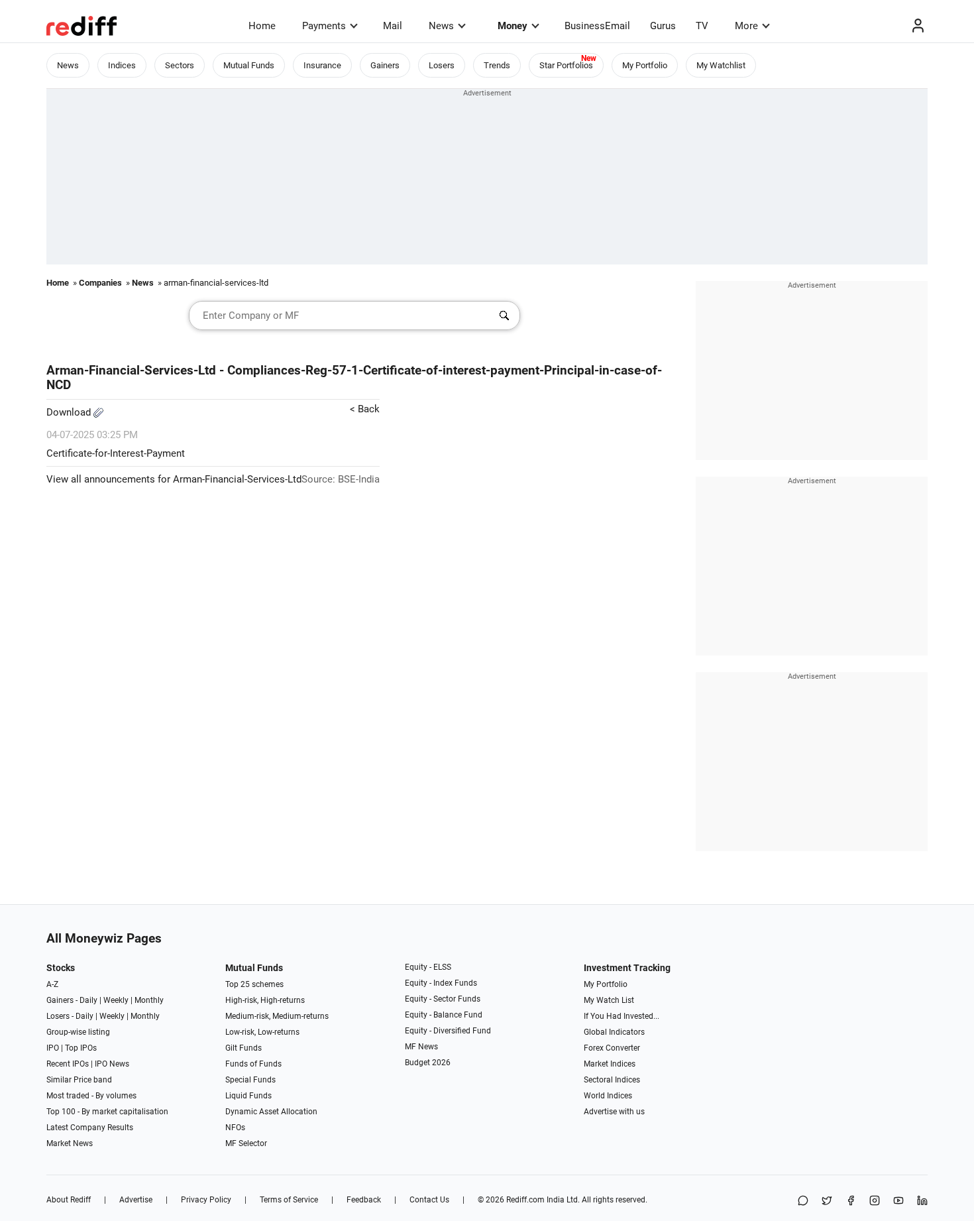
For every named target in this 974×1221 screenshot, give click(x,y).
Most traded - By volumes (91, 1095)
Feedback (364, 1199)
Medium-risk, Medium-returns (277, 1016)
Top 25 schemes (254, 984)
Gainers (385, 65)
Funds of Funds (253, 1064)
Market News (69, 1143)
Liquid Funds (248, 1095)
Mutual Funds (248, 65)
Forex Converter (612, 1048)
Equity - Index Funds (441, 983)
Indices (122, 65)
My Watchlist (720, 65)
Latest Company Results (89, 1127)
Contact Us (429, 1199)
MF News (421, 1046)
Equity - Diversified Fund (448, 1030)
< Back (365, 409)
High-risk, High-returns (265, 1000)
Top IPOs (81, 1048)
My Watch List (609, 1000)
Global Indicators (614, 1032)
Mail (392, 26)
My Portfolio (644, 65)
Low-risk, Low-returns (262, 1032)
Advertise (135, 1199)
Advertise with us (614, 1111)
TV (702, 26)
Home (262, 26)
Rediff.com (525, 1199)
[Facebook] (850, 1201)
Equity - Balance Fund (443, 1014)
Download (69, 412)
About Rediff (68, 1199)
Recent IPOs (67, 1064)
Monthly (149, 1000)
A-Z (52, 984)
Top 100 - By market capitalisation (107, 1111)
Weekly (116, 1000)
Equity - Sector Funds (442, 999)
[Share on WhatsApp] (803, 1201)
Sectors (179, 65)
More (746, 26)
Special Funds (250, 1079)
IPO (52, 1048)
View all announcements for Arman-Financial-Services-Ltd (173, 479)
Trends (497, 65)
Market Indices (609, 1064)
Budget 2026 (428, 1062)
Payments (324, 26)
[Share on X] (827, 1201)
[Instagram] (874, 1201)
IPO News (112, 1064)
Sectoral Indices (612, 1079)
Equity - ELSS (428, 967)
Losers (442, 65)
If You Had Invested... (621, 1016)
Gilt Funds (243, 1048)
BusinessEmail (597, 26)
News (441, 26)
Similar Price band (79, 1079)
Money (512, 26)
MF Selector (246, 1143)
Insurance (322, 65)
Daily (88, 1000)
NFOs (235, 1127)
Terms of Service (289, 1199)
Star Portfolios (566, 65)
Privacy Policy (206, 1199)
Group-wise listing (78, 1032)
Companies (100, 283)
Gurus (663, 26)
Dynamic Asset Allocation (271, 1111)
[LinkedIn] (922, 1201)
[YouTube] (898, 1201)
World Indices (608, 1095)
